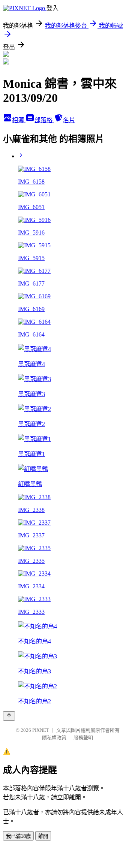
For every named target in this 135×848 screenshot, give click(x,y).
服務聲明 (83, 737)
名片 (69, 120)
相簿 (19, 120)
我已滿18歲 (18, 836)
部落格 (44, 120)
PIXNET (40, 730)
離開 (43, 836)
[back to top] (9, 716)
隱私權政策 (54, 737)
